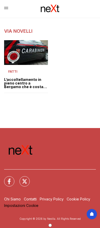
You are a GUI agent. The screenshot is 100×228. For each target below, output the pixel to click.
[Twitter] (21, 178)
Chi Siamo (12, 199)
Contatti (30, 199)
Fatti (12, 71)
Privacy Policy (52, 199)
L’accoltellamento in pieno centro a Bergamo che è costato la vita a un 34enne (25, 83)
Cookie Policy (78, 199)
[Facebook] (6, 178)
